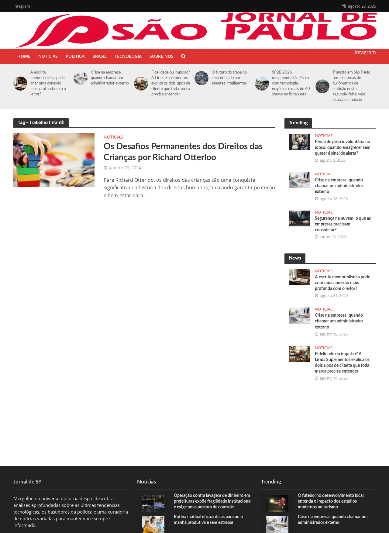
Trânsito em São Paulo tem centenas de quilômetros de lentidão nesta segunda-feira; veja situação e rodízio (351, 86)
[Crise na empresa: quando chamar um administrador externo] (79, 78)
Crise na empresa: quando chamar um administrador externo (110, 77)
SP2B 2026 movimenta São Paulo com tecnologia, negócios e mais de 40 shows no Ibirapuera (291, 83)
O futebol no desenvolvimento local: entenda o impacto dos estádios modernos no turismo (331, 501)
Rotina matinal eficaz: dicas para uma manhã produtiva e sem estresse (208, 520)
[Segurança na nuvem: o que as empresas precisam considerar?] (299, 218)
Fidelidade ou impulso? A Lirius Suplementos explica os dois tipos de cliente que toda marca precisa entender (170, 83)
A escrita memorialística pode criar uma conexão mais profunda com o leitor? (48, 83)
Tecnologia (128, 56)
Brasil (99, 56)
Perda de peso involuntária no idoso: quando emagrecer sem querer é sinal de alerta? (342, 148)
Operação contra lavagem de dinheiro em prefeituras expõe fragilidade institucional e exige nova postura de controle (212, 501)
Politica (75, 56)
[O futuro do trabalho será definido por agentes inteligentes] (200, 78)
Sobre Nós (162, 56)
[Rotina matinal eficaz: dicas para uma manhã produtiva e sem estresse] (153, 524)
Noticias (48, 56)
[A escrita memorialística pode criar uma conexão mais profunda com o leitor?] (19, 84)
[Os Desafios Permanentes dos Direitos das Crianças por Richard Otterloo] (54, 159)
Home (23, 56)
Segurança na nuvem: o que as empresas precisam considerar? (343, 224)
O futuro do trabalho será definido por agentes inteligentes (229, 77)
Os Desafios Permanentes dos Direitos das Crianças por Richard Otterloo (183, 152)
